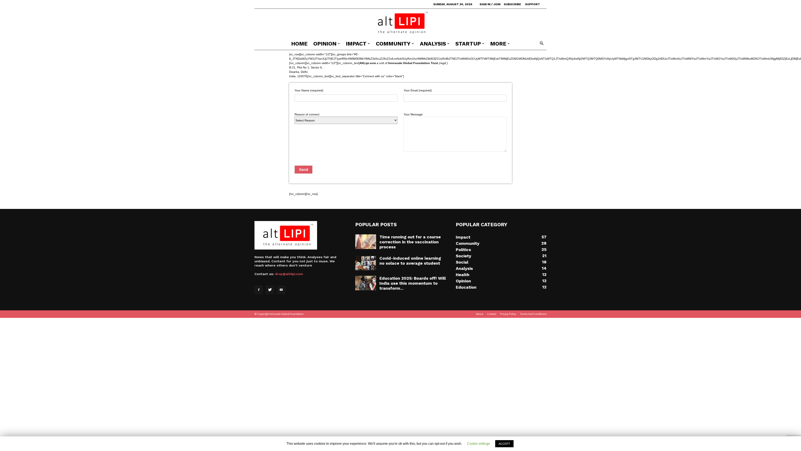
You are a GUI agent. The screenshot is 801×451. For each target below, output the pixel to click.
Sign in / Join (490, 4)
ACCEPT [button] (504, 443)
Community (393, 43)
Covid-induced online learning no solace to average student (410, 261)
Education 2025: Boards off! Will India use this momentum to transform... (412, 283)
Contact (491, 314)
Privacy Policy (508, 314)
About (479, 314)
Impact (356, 43)
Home (299, 43)
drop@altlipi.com (289, 274)
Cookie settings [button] (478, 443)
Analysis (433, 43)
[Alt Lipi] (400, 23)
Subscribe (512, 4)
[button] (542, 44)
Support (532, 4)
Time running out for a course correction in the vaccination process (410, 241)
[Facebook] (258, 290)
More (498, 43)
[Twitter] (270, 290)
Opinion (324, 43)
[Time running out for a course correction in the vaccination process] (365, 241)
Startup (468, 43)
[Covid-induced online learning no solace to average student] (365, 263)
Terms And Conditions (533, 314)
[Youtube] (281, 290)
